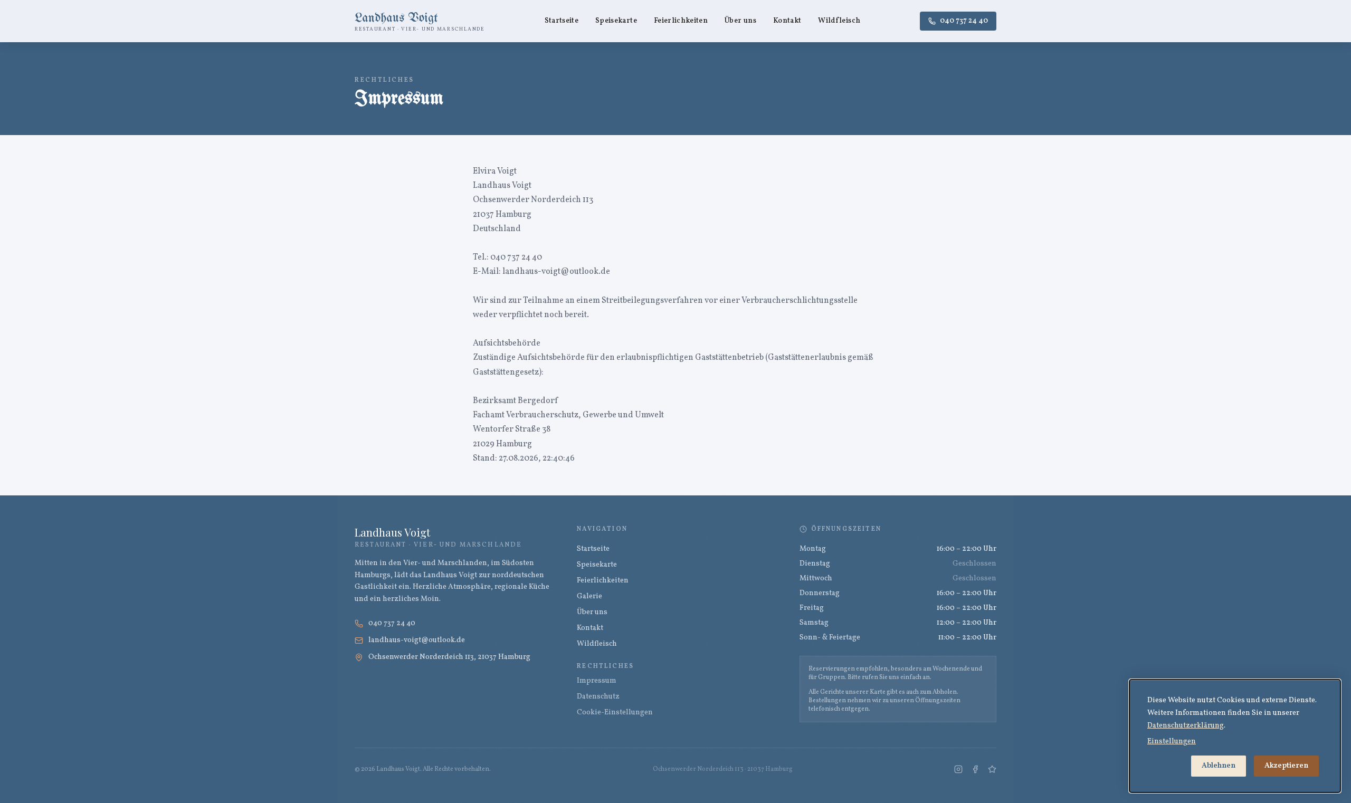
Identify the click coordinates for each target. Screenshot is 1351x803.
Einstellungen (1171, 742)
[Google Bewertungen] (992, 769)
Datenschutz (598, 697)
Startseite (562, 21)
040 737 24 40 (964, 21)
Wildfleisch (839, 21)
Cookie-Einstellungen (615, 713)
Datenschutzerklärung (1185, 726)
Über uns (740, 21)
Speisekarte (616, 21)
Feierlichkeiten (681, 21)
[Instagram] (958, 769)
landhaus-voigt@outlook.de (416, 640)
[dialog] (1234, 736)
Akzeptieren (1286, 766)
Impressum (596, 681)
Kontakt (787, 21)
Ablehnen (1218, 766)
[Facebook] (975, 769)
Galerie (589, 596)
